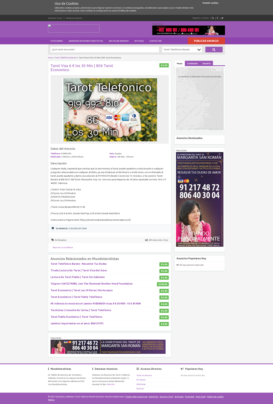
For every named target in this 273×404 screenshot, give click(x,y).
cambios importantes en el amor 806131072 (77, 323)
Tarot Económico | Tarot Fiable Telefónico (76, 296)
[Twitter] (222, 18)
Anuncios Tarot (55, 18)
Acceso (206, 18)
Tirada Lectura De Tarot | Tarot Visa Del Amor (79, 270)
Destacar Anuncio (74, 18)
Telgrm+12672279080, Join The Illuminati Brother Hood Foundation (92, 283)
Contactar (155, 41)
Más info (111, 384)
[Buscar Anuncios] (214, 49)
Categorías (56, 41)
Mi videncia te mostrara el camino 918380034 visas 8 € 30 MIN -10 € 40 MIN (96, 303)
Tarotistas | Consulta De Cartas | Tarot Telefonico (81, 310)
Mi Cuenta (141, 380)
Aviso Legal (201, 397)
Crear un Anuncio (144, 375)
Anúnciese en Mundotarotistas (86, 41)
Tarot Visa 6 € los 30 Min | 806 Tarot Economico (82, 68)
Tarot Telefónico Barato (66, 58)
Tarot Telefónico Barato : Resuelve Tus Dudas (79, 263)
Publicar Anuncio (206, 40)
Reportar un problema (63, 247)
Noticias (139, 41)
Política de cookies (127, 10)
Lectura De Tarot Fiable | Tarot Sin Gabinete (78, 277)
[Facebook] (218, 18)
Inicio (50, 58)
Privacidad (189, 397)
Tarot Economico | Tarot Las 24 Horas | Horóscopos (82, 290)
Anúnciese (141, 384)
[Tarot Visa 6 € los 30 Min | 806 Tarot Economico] (110, 142)
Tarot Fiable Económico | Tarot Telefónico (76, 316)
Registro (196, 18)
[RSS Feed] (213, 18)
